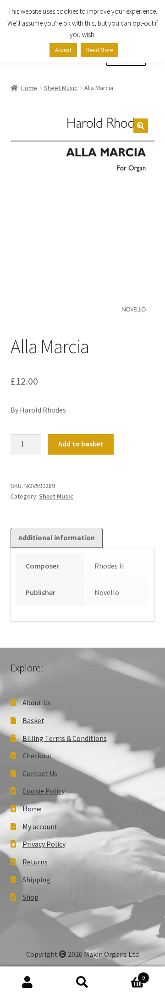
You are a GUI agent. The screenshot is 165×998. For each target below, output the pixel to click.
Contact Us (39, 773)
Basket (33, 720)
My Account (27, 982)
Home (29, 88)
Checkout (37, 755)
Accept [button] (63, 50)
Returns (35, 861)
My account (40, 826)
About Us (36, 702)
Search (82, 982)
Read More (99, 50)
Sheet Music (60, 88)
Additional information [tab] (56, 537)
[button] (140, 125)
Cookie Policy (43, 790)
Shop (30, 896)
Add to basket (80, 443)
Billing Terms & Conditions (64, 738)
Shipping (36, 879)
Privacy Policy (44, 843)
